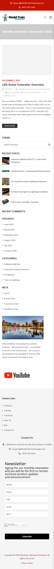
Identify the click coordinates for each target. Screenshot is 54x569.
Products (8, 405)
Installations (43, 89)
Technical (8, 415)
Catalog (7, 410)
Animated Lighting (27, 89)
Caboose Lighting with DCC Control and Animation (28, 160)
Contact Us (9, 430)
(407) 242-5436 (28, 7)
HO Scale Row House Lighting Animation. (29, 181)
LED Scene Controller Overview (23, 84)
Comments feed (11, 304)
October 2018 (10, 251)
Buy (5, 425)
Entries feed (9, 298)
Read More (10, 126)
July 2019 (8, 245)
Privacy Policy (27, 563)
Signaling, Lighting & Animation (33, 555)
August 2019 (10, 240)
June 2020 (8, 224)
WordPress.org (11, 309)
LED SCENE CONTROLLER (30, 92)
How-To (7, 420)
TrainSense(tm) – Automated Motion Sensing (30, 171)
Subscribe (27, 536)
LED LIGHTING (13, 92)
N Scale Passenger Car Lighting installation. (29, 192)
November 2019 (11, 235)
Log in (7, 293)
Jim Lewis (8, 89)
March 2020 (9, 229)
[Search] (49, 144)
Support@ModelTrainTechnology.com (28, 3)
